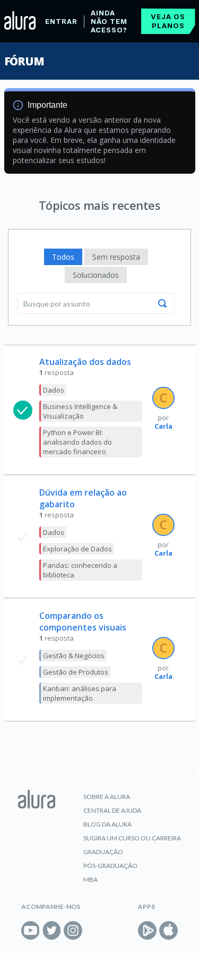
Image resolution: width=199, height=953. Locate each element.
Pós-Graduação (110, 866)
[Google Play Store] (147, 930)
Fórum (24, 61)
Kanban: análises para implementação (79, 693)
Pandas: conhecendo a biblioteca (80, 570)
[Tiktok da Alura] (94, 930)
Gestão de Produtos (75, 672)
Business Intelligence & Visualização (80, 411)
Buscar (162, 303)
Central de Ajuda (112, 810)
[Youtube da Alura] (30, 930)
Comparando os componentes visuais (82, 621)
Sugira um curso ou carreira (132, 838)
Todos (63, 257)
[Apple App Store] (168, 930)
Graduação (103, 852)
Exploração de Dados (77, 549)
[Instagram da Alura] (73, 930)
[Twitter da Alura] (51, 930)
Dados (53, 390)
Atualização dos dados (85, 362)
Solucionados (96, 275)
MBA (90, 879)
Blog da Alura (107, 824)
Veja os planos (168, 21)
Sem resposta (116, 257)
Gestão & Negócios (74, 655)
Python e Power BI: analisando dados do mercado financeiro (77, 442)
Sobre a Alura (106, 797)
